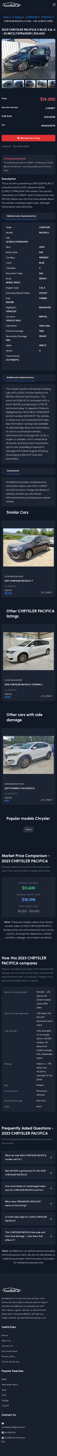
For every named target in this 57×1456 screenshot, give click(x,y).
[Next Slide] (52, 59)
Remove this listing (28, 138)
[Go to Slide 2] (18, 84)
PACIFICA (47, 17)
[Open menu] (54, 5)
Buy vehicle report (21, 146)
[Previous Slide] (5, 59)
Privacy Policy (8, 1356)
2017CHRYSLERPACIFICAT (19, 581)
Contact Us (7, 1346)
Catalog (18, 17)
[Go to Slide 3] (30, 84)
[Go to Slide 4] (41, 84)
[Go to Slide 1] (7, 84)
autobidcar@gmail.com (13, 1427)
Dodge (5, 1400)
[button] (28, 59)
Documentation (9, 1351)
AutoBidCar (10, 1432)
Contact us (6, 146)
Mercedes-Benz (10, 1384)
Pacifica (28, 829)
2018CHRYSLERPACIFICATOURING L (24, 684)
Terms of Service (10, 1361)
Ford (4, 1395)
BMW (4, 1379)
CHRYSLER (32, 17)
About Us (6, 1340)
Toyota (5, 1405)
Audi (4, 1390)
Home (6, 17)
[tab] (21, 216)
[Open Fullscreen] (52, 76)
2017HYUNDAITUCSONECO (20, 788)
